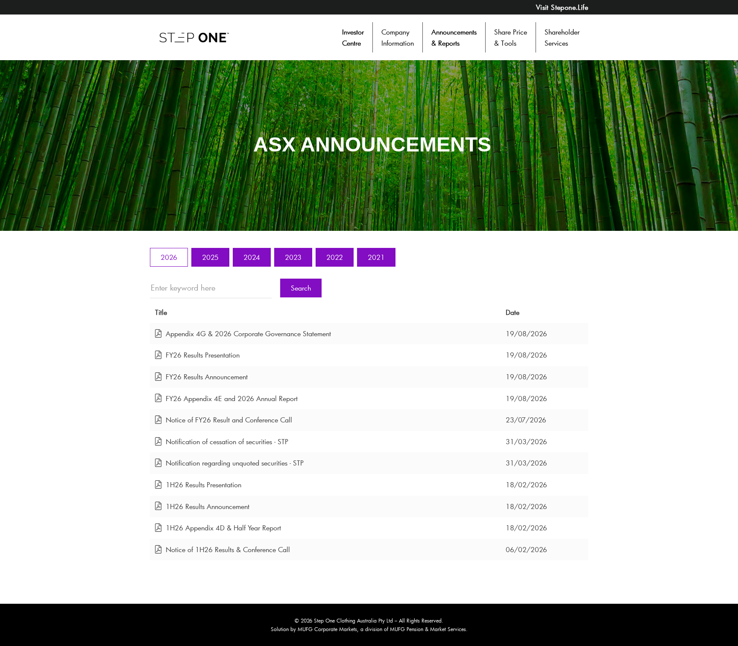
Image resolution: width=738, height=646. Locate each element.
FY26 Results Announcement (207, 377)
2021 (376, 257)
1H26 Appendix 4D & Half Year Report (223, 528)
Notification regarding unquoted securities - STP (235, 463)
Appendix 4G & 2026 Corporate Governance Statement (248, 334)
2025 (210, 257)
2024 (251, 257)
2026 (169, 257)
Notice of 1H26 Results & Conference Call (228, 550)
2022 (334, 257)
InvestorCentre (353, 37)
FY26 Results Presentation (203, 355)
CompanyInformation (397, 37)
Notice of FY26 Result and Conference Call (229, 420)
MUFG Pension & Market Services (428, 629)
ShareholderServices (562, 37)
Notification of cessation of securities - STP (227, 442)
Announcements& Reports (454, 37)
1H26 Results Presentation (203, 485)
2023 (293, 257)
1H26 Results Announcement (207, 506)
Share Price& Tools (510, 37)
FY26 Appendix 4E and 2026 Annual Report (232, 398)
